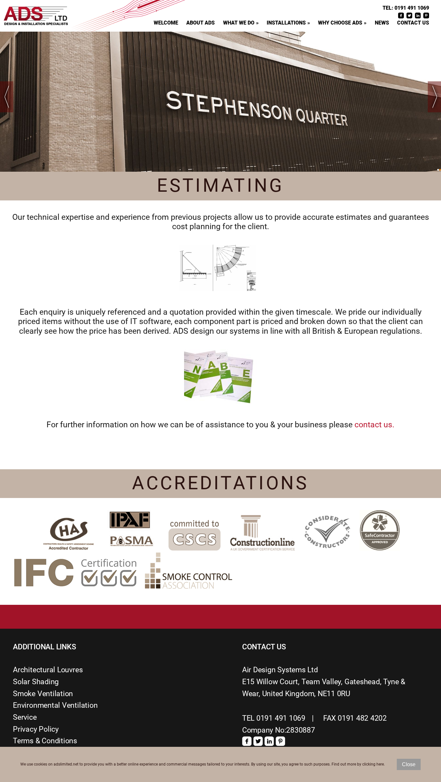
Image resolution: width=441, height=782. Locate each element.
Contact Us (413, 23)
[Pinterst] (280, 743)
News (382, 23)
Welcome (166, 23)
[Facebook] (246, 743)
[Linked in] (269, 743)
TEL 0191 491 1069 (273, 718)
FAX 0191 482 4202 (355, 718)
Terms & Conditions (45, 740)
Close (408, 764)
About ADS (200, 23)
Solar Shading (36, 681)
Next (434, 96)
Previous (6, 96)
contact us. (374, 424)
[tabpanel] (220, 101)
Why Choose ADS (340, 23)
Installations (286, 23)
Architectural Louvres (48, 669)
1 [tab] (438, 170)
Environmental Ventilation (55, 705)
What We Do (238, 23)
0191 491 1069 (412, 8)
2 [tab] (440, 170)
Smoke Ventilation (43, 693)
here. (380, 764)
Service (24, 717)
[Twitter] (258, 743)
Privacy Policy (36, 729)
